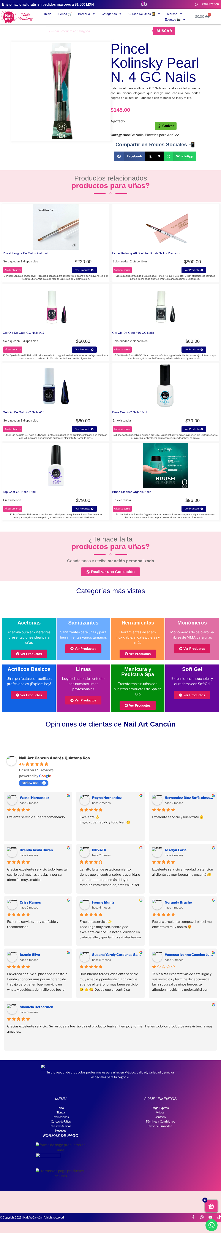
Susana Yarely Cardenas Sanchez (116, 955)
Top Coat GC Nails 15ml (19, 492)
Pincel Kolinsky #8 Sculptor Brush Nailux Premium (146, 253)
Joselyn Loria (175, 850)
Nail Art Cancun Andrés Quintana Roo (54, 758)
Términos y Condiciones (160, 1121)
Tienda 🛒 (65, 14)
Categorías (109, 14)
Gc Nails (137, 135)
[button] (129, 156)
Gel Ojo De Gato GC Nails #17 (23, 332)
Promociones (61, 1117)
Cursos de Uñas (61, 1121)
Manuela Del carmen (36, 1007)
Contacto (160, 1117)
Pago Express (160, 1108)
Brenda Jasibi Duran (36, 850)
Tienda (61, 1112)
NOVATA (99, 850)
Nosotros (60, 1130)
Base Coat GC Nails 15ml (129, 412)
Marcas (172, 14)
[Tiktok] (219, 1217)
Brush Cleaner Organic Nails (131, 492)
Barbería (84, 14)
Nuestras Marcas (61, 1126)
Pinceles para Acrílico (162, 135)
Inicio (47, 14)
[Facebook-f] (193, 1217)
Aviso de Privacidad (160, 1126)
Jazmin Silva (30, 955)
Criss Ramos (30, 902)
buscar (164, 31)
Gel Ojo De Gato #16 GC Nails (133, 332)
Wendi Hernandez (34, 798)
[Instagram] (202, 1217)
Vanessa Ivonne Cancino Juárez (189, 955)
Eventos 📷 (172, 19)
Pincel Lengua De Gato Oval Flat (25, 253)
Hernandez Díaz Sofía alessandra (189, 798)
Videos (160, 1112)
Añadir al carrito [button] (13, 270)
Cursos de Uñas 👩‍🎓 (141, 14)
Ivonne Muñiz (103, 902)
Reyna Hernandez (107, 798)
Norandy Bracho (178, 902)
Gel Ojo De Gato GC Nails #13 (23, 412)
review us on (31, 783)
